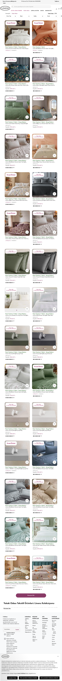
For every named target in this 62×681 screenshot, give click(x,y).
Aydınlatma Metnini (11, 632)
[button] (56, 8)
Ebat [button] (21, 16)
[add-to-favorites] (27, 42)
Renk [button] (48, 16)
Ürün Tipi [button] (9, 16)
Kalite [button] (35, 16)
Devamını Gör (31, 595)
